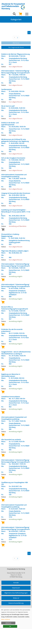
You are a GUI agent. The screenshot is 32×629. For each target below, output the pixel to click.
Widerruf (16, 598)
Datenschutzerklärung (16, 603)
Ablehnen (8, 623)
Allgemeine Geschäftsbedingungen (16, 593)
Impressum (16, 588)
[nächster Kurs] (29, 32)
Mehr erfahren (5, 619)
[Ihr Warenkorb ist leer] (20, 14)
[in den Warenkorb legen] (3, 280)
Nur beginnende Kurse (16, 47)
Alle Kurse (16, 43)
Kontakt (16, 583)
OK (10, 626)
